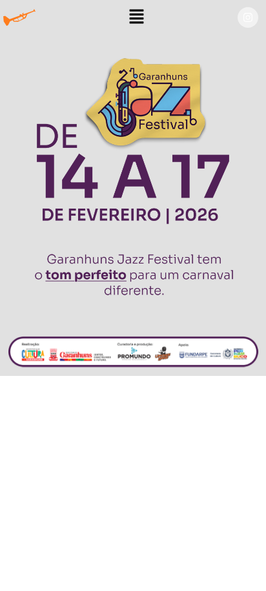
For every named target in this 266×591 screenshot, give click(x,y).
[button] (136, 17)
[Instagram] (248, 17)
